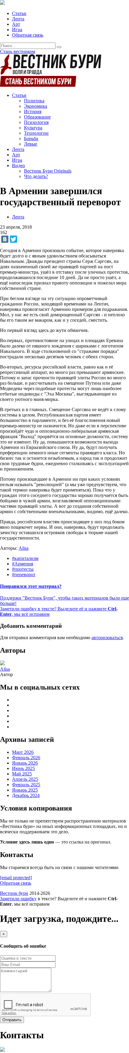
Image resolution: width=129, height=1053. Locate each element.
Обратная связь (27, 35)
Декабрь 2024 (26, 795)
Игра (17, 29)
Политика (34, 100)
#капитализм (25, 558)
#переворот (23, 574)
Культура (33, 127)
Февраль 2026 (26, 757)
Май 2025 (22, 773)
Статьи (19, 13)
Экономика (35, 106)
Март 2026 (23, 752)
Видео (18, 165)
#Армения (22, 563)
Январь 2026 (25, 763)
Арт (16, 24)
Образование (37, 116)
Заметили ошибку (18, 898)
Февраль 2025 (26, 784)
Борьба (31, 138)
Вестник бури (14, 893)
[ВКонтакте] (4, 239)
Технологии (36, 133)
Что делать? (36, 176)
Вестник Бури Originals (47, 170)
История (32, 111)
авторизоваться (107, 637)
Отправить (12, 1020)
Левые (30, 143)
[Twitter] (13, 239)
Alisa (23, 548)
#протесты (23, 569)
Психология (36, 122)
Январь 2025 (25, 790)
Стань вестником (17, 51)
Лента (18, 18)
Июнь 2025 (23, 768)
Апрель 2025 (25, 779)
